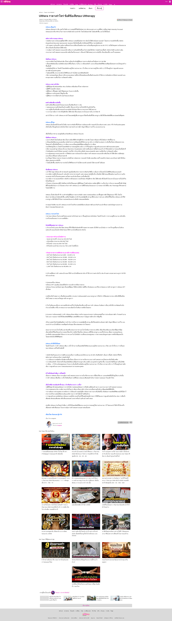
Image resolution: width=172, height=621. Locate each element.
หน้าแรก (52, 4)
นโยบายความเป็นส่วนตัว (64, 618)
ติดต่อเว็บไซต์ (99, 618)
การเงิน (105, 4)
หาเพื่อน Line (83, 4)
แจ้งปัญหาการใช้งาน (108, 618)
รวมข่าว (72, 8)
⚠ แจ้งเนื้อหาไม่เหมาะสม (123, 422)
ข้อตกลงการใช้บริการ (52, 618)
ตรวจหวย (59, 4)
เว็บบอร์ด (65, 4)
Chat (76, 4)
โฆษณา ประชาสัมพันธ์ (49, 12)
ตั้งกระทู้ (99, 8)
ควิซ (95, 4)
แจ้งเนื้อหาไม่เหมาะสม (119, 618)
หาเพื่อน (72, 4)
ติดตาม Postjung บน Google (125, 19)
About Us (93, 618)
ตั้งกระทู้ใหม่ (86, 605)
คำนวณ (100, 4)
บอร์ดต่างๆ (82, 8)
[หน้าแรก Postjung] (7, 1)
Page (110, 4)
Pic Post (90, 4)
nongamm (46, 23)
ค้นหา (90, 8)
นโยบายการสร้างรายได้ (84, 618)
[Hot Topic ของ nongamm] (49, 427)
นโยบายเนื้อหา (74, 618)
